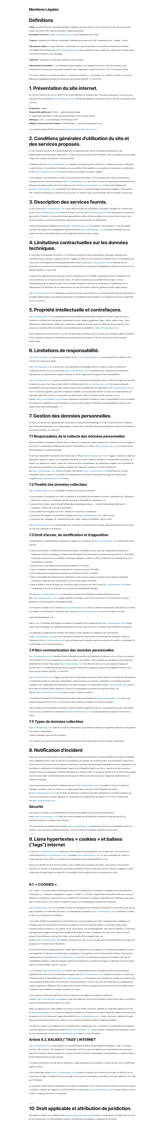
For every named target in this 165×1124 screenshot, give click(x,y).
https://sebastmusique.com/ (62, 34)
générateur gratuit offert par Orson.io (81, 129)
